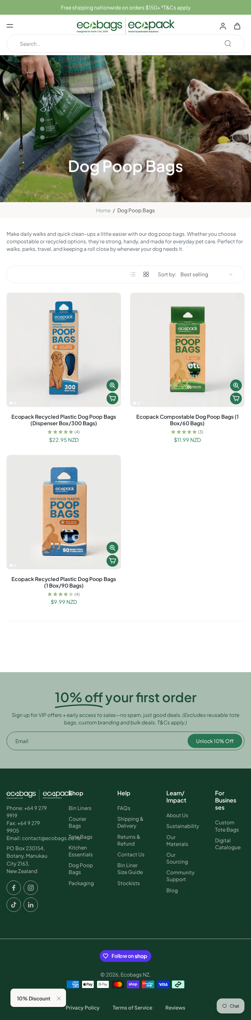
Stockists (128, 883)
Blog (172, 890)
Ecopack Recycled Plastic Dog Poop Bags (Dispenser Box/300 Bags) (63, 420)
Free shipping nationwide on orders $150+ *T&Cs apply (126, 7)
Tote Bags (80, 837)
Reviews (175, 1007)
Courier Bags (77, 822)
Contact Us (130, 854)
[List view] (133, 274)
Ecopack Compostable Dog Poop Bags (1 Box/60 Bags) (187, 420)
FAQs (123, 808)
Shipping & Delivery (130, 822)
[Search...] (227, 43)
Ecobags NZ (135, 974)
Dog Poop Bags (81, 868)
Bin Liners (80, 808)
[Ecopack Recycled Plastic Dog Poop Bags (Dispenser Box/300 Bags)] (64, 350)
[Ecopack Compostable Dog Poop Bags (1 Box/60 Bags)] (187, 350)
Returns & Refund (128, 840)
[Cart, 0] (237, 26)
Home (103, 210)
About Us (177, 815)
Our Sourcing (177, 858)
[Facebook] (14, 888)
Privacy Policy (83, 1007)
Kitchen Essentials (81, 850)
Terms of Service (132, 1007)
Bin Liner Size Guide (130, 868)
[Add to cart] (112, 398)
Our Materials (177, 840)
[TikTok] (14, 905)
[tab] (11, 403)
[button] (10, 25)
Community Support (180, 875)
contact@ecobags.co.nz (51, 838)
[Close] (58, 998)
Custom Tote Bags (227, 825)
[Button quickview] (112, 385)
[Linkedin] (31, 905)
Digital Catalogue (228, 843)
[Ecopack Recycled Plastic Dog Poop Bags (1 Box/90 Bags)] (64, 512)
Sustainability (181, 826)
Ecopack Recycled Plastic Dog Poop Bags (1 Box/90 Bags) (63, 582)
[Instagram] (31, 888)
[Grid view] (146, 274)
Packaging (81, 883)
